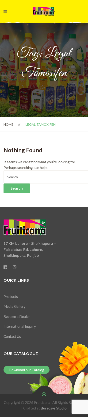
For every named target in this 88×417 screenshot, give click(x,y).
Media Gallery (15, 306)
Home (8, 124)
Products (11, 296)
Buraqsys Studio (53, 408)
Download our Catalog (26, 370)
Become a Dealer (17, 316)
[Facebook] (5, 267)
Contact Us (12, 336)
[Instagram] (14, 267)
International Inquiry (20, 326)
